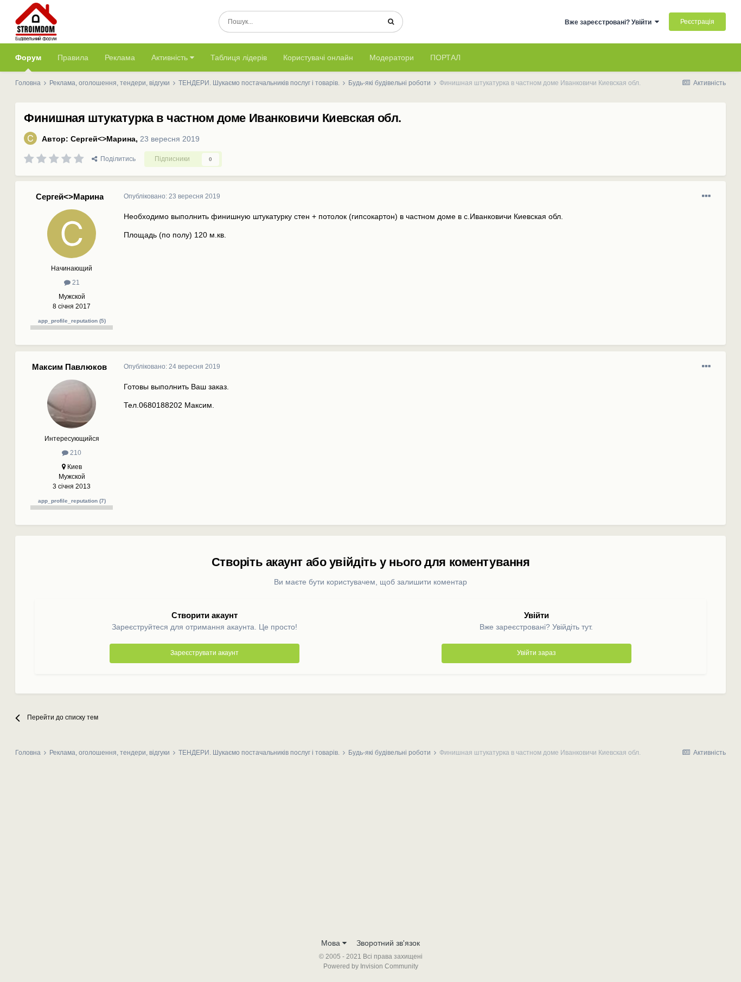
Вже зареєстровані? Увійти (610, 22)
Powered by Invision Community (370, 966)
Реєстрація (697, 21)
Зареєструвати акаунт (204, 653)
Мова (331, 943)
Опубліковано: (172, 196)
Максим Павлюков (69, 366)
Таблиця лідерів (238, 57)
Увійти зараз (536, 653)
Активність (170, 57)
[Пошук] (391, 21)
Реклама (120, 57)
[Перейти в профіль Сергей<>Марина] (30, 138)
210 (74, 453)
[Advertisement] (370, 851)
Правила (73, 57)
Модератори (391, 57)
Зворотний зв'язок (388, 943)
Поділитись (116, 159)
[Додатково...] (706, 196)
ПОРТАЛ (445, 57)
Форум (28, 57)
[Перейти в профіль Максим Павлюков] (71, 404)
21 (75, 282)
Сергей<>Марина (103, 138)
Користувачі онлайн (318, 57)
